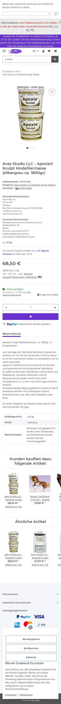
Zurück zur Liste (12, 71)
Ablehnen (31, 657)
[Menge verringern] (6, 307)
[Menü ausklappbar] (4, 50)
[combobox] (26, 14)
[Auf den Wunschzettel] (51, 91)
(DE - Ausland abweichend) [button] (17, 293)
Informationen (9, 22)
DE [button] (34, 51)
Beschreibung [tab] (12, 333)
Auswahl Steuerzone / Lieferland (20, 277)
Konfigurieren (31, 648)
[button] (43, 51)
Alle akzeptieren (31, 639)
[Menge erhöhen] (54, 307)
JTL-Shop (36, 700)
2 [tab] (30, 148)
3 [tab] (34, 148)
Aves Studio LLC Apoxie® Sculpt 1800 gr (35, 184)
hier (26, 406)
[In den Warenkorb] (5, 84)
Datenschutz (26, 694)
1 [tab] (27, 148)
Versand (28, 273)
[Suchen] (54, 59)
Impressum (10, 694)
